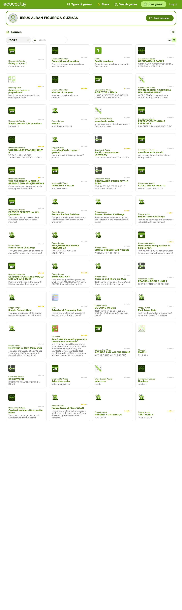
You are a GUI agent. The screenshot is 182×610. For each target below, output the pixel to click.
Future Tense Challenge (151, 217)
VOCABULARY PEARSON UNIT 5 (25, 151)
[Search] (35, 40)
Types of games (81, 4)
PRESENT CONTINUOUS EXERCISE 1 (151, 122)
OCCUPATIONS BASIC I (151, 61)
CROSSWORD (16, 379)
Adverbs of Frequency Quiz (67, 310)
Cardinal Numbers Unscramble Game (25, 411)
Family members (104, 61)
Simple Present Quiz (19, 310)
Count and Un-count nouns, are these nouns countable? (69, 340)
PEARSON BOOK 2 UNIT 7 (152, 281)
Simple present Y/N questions (25, 123)
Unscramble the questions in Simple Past (154, 246)
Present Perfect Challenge (109, 214)
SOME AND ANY (61, 277)
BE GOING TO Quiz (105, 308)
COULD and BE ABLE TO (151, 185)
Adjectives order (61, 381)
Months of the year (62, 92)
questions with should (150, 152)
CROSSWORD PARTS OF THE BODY (111, 182)
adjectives (100, 381)
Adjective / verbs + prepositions (18, 91)
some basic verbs (104, 121)
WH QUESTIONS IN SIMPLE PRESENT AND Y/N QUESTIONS (26, 182)
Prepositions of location (65, 61)
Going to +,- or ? (17, 63)
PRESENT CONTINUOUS (108, 415)
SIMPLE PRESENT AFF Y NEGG (112, 250)
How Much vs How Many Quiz (25, 348)
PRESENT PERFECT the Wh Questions (23, 213)
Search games (128, 4)
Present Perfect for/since (65, 214)
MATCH (142, 352)
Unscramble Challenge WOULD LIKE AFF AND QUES (26, 278)
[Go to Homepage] (15, 4)
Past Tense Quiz (147, 310)
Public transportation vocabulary (107, 153)
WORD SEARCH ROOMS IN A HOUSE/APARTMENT (154, 91)
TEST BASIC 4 (146, 415)
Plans (105, 4)
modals (56, 123)
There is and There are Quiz (110, 279)
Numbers (143, 381)
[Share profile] (173, 32)
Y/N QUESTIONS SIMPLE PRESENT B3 (65, 246)
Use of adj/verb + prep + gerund (65, 151)
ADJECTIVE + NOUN (106, 92)
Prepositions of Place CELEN (68, 408)
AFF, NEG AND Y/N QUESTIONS (112, 352)
